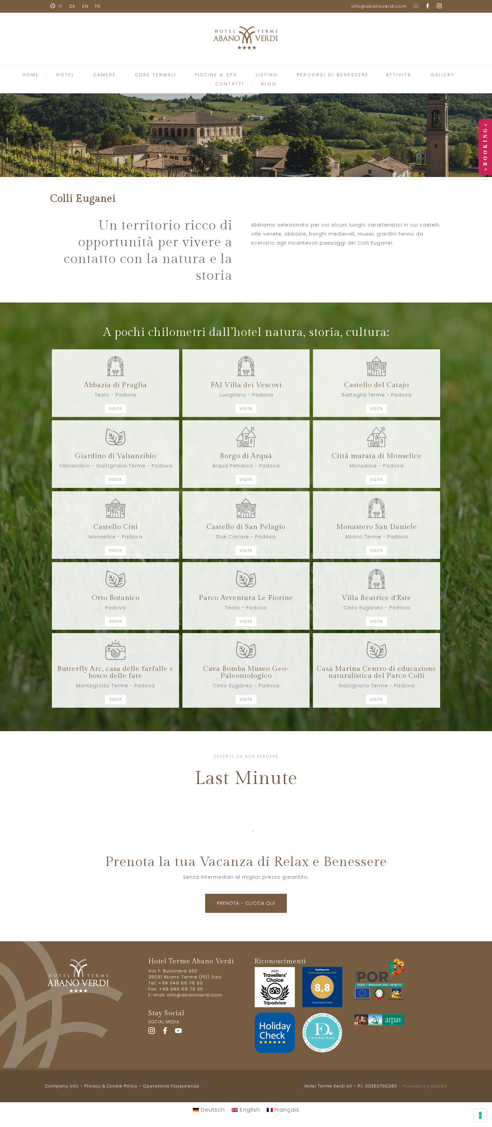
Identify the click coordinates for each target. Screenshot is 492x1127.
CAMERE (104, 75)
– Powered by (422, 1086)
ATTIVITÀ (399, 75)
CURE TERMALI (155, 75)
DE (72, 6)
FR (97, 6)
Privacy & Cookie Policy (111, 1086)
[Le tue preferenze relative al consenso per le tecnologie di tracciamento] (480, 1115)
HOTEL (65, 75)
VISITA (115, 408)
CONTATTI (229, 84)
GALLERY (442, 75)
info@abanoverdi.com (379, 6)
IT (61, 6)
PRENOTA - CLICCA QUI (246, 903)
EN (85, 6)
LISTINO (267, 75)
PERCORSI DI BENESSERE (333, 75)
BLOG (269, 84)
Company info (62, 1086)
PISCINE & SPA (216, 75)
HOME (30, 75)
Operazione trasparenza (171, 1086)
